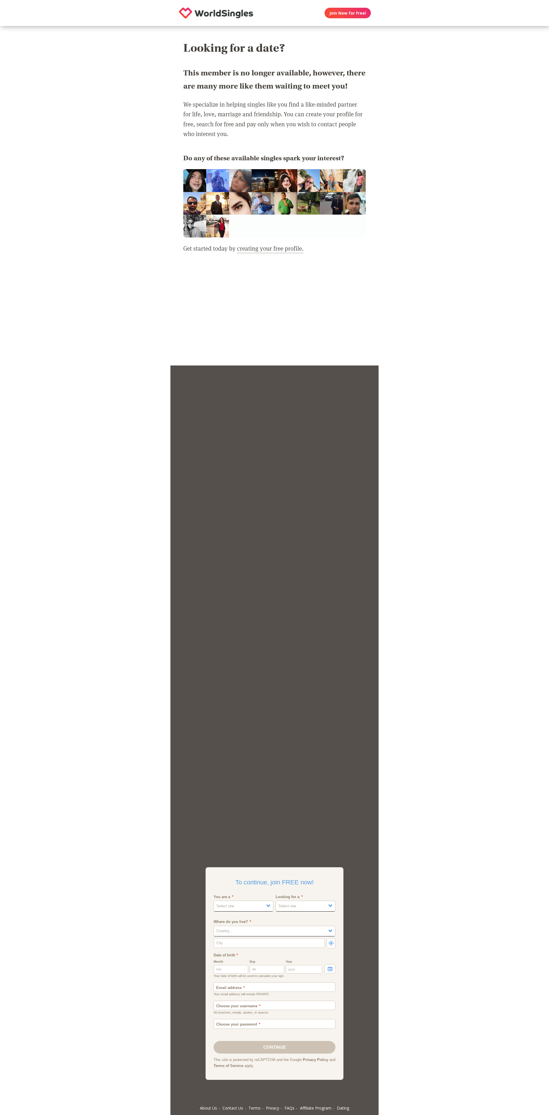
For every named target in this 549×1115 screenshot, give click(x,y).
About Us (208, 1108)
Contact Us (232, 1108)
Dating (343, 1108)
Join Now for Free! (347, 13)
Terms (254, 1108)
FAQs (290, 1108)
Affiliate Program (315, 1108)
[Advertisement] (274, 313)
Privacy (272, 1108)
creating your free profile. (270, 248)
